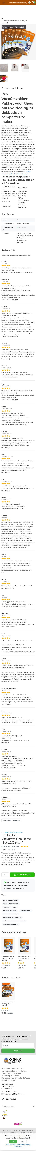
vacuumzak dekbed (9, 907)
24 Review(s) (16, 846)
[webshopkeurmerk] (18, 1124)
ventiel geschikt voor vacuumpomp (14, 921)
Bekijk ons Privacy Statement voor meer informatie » (18, 1146)
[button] (4, 2)
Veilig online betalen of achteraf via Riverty (29, 10)
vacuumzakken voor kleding (12, 917)
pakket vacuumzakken (10, 900)
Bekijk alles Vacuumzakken (14, 832)
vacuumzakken (26, 910)
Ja (13, 1142)
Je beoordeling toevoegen (11, 820)
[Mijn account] (29, 2)
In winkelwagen (24, 874)
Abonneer (18, 1050)
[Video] (4, 78)
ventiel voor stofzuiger (10, 924)
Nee (22, 1142)
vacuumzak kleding (9, 910)
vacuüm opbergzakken (10, 903)
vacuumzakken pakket (10, 914)
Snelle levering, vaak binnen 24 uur (5, 10)
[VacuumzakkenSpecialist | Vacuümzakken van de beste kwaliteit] (18, 2)
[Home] (2, 18)
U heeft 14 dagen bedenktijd (22, 10)
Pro (2, 832)
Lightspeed (30, 1133)
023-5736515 (6, 1089)
